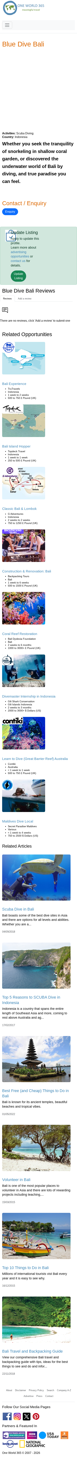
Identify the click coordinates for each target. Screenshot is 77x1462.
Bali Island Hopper (16, 446)
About (9, 1390)
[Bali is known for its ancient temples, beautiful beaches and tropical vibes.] (36, 1060)
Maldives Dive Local (17, 821)
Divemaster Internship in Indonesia (29, 696)
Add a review (24, 298)
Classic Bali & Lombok (19, 509)
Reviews (7, 298)
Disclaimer (20, 1390)
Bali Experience (14, 384)
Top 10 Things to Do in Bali (25, 1267)
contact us (18, 261)
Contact (49, 1396)
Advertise (28, 1396)
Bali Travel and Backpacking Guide (32, 1351)
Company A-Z (64, 1390)
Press (39, 1396)
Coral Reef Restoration (19, 634)
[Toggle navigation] (7, 25)
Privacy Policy (36, 1390)
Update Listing (18, 276)
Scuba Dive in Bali (18, 909)
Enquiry (10, 211)
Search (50, 1390)
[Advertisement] (38, 89)
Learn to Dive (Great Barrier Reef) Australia (35, 759)
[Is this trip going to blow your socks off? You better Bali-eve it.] (23, 359)
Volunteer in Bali (16, 1179)
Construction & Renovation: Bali (26, 571)
